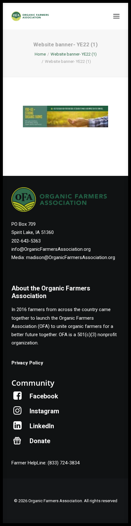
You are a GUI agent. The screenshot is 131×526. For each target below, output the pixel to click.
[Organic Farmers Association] (30, 16)
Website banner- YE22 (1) (74, 54)
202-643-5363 (26, 241)
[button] (116, 16)
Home (40, 54)
